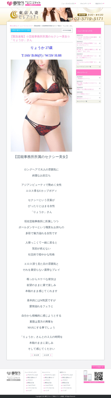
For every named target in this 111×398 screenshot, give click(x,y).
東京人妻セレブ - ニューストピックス (21, 26)
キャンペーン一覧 (82, 101)
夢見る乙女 (31, 382)
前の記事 (36, 355)
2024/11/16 (87, 37)
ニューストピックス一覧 (84, 66)
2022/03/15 (87, 83)
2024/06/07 (83, 77)
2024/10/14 (87, 49)
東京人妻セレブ (32, 377)
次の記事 (46, 355)
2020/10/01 (83, 93)
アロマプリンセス (33, 375)
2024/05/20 (85, 88)
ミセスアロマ (31, 385)
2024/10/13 (87, 55)
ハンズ (29, 390)
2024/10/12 (87, 62)
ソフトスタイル (32, 388)
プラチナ (30, 380)
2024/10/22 (87, 43)
